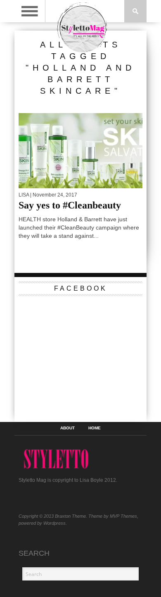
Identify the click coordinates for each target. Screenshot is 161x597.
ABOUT (67, 428)
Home (94, 428)
